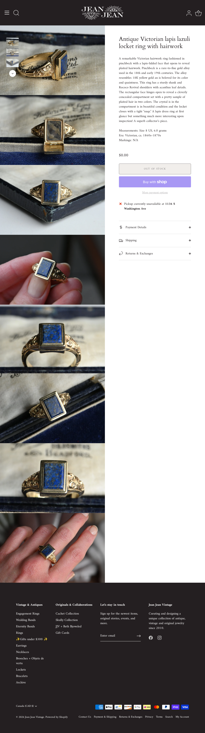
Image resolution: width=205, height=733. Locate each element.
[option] (12, 42)
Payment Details (135, 227)
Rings (19, 633)
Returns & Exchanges (139, 253)
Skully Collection (67, 620)
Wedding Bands (26, 620)
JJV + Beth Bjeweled (68, 626)
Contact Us (85, 717)
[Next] (12, 73)
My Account (182, 717)
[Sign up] (139, 636)
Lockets (21, 670)
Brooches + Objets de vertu (30, 661)
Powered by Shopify (56, 717)
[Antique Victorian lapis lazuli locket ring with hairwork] (12, 42)
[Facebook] (151, 638)
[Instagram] (160, 638)
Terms (159, 717)
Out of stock (155, 169)
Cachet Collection (67, 614)
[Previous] (12, 31)
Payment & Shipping (105, 717)
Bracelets (22, 676)
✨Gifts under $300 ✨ (32, 639)
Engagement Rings (27, 614)
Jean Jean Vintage (34, 717)
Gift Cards (62, 633)
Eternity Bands (25, 626)
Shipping (131, 240)
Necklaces (22, 652)
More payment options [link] (155, 192)
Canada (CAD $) (25, 706)
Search (169, 717)
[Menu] (7, 12)
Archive (21, 682)
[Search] (16, 13)
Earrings (21, 646)
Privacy (149, 717)
